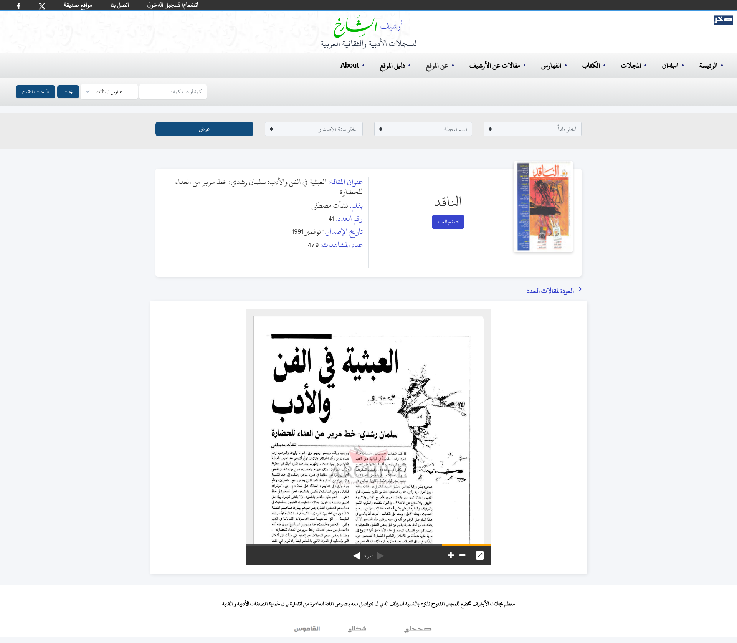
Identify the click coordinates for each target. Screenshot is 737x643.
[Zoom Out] (462, 555)
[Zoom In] (451, 555)
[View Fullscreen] (480, 555)
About (349, 65)
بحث (68, 91)
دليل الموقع (392, 65)
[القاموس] (307, 631)
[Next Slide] (356, 553)
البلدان (670, 65)
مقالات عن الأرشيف (494, 65)
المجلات (631, 65)
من (368, 556)
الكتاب (591, 65)
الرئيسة (708, 65)
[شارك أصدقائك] (18, 6)
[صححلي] (418, 631)
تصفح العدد (448, 222)
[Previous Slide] (380, 553)
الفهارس (551, 65)
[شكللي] (357, 631)
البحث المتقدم (35, 91)
